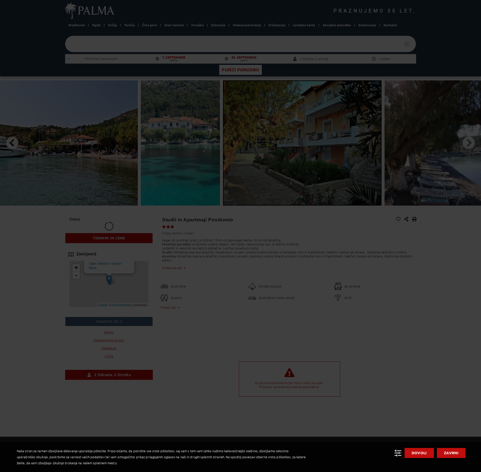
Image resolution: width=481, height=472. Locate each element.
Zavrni (451, 453)
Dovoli (419, 453)
